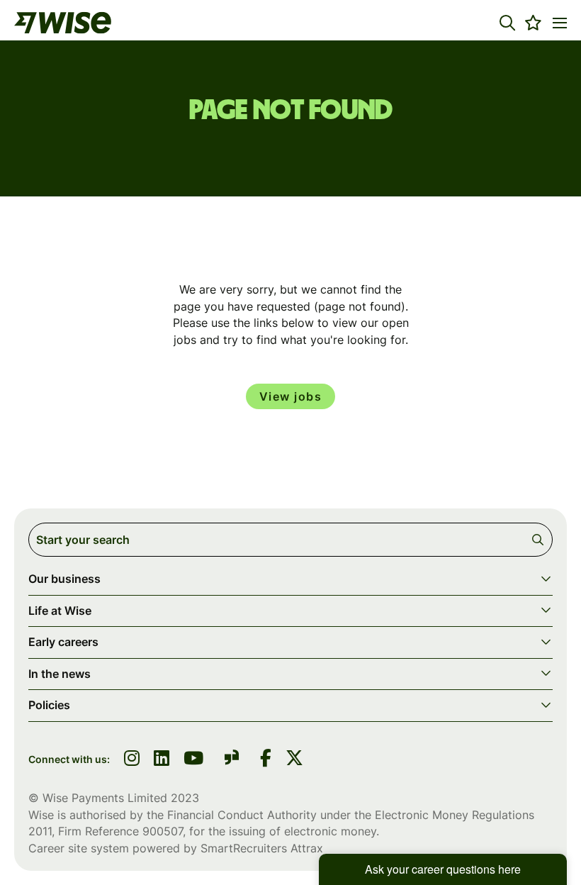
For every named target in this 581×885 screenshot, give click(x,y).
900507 (162, 831)
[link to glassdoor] (232, 760)
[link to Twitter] (294, 759)
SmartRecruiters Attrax (262, 848)
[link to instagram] (132, 759)
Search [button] (540, 540)
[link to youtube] (193, 759)
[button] (507, 22)
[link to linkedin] (161, 759)
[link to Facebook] (265, 759)
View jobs (290, 396)
